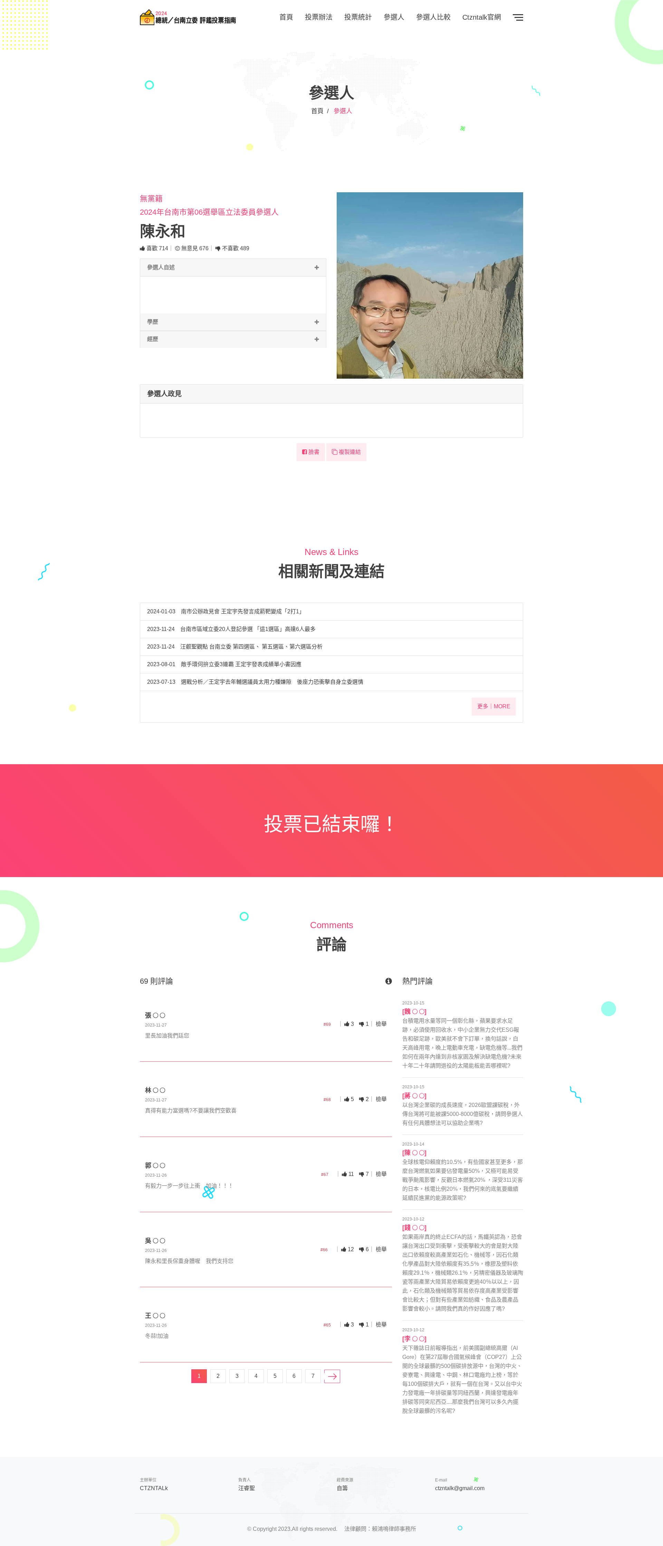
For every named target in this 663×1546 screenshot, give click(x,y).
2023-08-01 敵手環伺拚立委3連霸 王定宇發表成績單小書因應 (224, 664)
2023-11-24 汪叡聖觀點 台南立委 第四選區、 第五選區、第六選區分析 (235, 647)
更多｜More (493, 706)
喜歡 (156, 248)
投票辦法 (319, 17)
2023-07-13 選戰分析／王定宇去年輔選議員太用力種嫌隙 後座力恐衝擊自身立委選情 (255, 682)
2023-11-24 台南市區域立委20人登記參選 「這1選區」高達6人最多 (231, 629)
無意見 (194, 248)
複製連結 (349, 452)
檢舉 (381, 1024)
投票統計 (358, 17)
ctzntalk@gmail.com (459, 1488)
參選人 (394, 17)
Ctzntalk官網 (481, 17)
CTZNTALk (154, 1488)
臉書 (313, 452)
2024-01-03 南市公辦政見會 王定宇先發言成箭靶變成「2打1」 (226, 611)
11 (350, 1174)
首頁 (286, 17)
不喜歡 (235, 248)
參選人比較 (433, 17)
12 (350, 1249)
